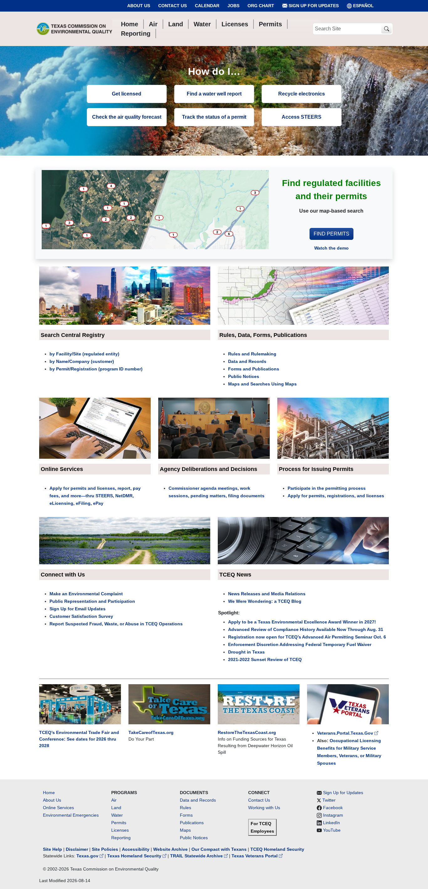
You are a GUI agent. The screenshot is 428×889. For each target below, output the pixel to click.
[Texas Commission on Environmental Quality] (74, 29)
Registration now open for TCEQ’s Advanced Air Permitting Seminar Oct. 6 (307, 636)
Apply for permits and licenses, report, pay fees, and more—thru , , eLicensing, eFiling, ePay (95, 496)
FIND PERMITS (331, 233)
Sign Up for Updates (313, 5)
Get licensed (126, 93)
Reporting (121, 837)
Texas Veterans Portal (255, 855)
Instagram (333, 815)
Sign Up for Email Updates (78, 608)
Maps (185, 830)
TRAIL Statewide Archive (197, 855)
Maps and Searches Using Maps (262, 383)
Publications (192, 822)
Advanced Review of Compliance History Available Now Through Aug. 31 (305, 629)
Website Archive (170, 849)
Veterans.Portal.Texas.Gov (345, 733)
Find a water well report (214, 93)
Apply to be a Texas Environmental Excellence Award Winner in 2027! (302, 621)
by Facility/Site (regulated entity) (84, 353)
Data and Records (247, 361)
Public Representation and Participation (92, 601)
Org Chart (261, 5)
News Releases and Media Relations (266, 593)
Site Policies (105, 849)
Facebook (333, 807)
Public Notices (243, 376)
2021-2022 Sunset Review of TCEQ (265, 659)
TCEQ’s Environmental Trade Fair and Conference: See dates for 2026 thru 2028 (79, 739)
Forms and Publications (253, 368)
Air (114, 800)
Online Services (58, 807)
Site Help (52, 849)
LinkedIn (331, 822)
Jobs (233, 5)
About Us (138, 5)
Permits (118, 822)
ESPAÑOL (363, 5)
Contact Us (172, 5)
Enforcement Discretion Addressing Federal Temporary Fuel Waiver (299, 644)
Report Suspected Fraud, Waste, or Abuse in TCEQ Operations (116, 623)
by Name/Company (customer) (82, 361)
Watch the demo (331, 248)
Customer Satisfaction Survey (81, 616)
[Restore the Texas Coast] (259, 703)
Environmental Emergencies (71, 815)
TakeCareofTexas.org (151, 732)
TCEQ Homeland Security (277, 849)
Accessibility (136, 849)
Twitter (329, 800)
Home (49, 792)
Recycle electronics (301, 93)
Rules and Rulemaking (252, 353)
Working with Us (264, 807)
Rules (185, 807)
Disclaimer (77, 849)
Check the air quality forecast (126, 117)
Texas (258, 651)
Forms (186, 815)
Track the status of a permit (214, 117)
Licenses (120, 830)
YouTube (332, 830)
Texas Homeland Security (135, 855)
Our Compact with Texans (219, 849)
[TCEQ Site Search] (386, 29)
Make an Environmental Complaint (86, 593)
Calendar (207, 5)
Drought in (239, 651)
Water (117, 815)
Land (116, 807)
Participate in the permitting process (327, 488)
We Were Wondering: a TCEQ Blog (264, 601)
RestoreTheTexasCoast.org (247, 732)
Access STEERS (301, 117)
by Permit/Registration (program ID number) (96, 368)
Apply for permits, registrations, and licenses (336, 495)
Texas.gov (88, 855)
